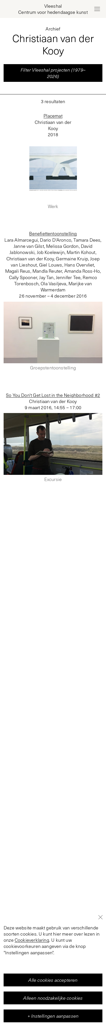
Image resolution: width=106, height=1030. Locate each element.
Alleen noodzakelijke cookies (53, 998)
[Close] (100, 917)
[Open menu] (97, 9)
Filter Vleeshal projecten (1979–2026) (53, 73)
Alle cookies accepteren (52, 980)
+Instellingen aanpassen (53, 1016)
